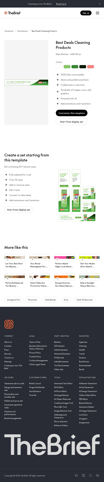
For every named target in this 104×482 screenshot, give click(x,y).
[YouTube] (97, 475)
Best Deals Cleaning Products (44, 31)
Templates (9, 31)
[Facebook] (76, 475)
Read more (61, 3)
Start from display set (71, 121)
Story (66, 299)
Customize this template (72, 112)
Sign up (86, 12)
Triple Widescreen (84, 299)
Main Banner (22, 31)
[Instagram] (90, 475)
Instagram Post (13, 299)
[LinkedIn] (83, 475)
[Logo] (9, 324)
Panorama (32, 299)
